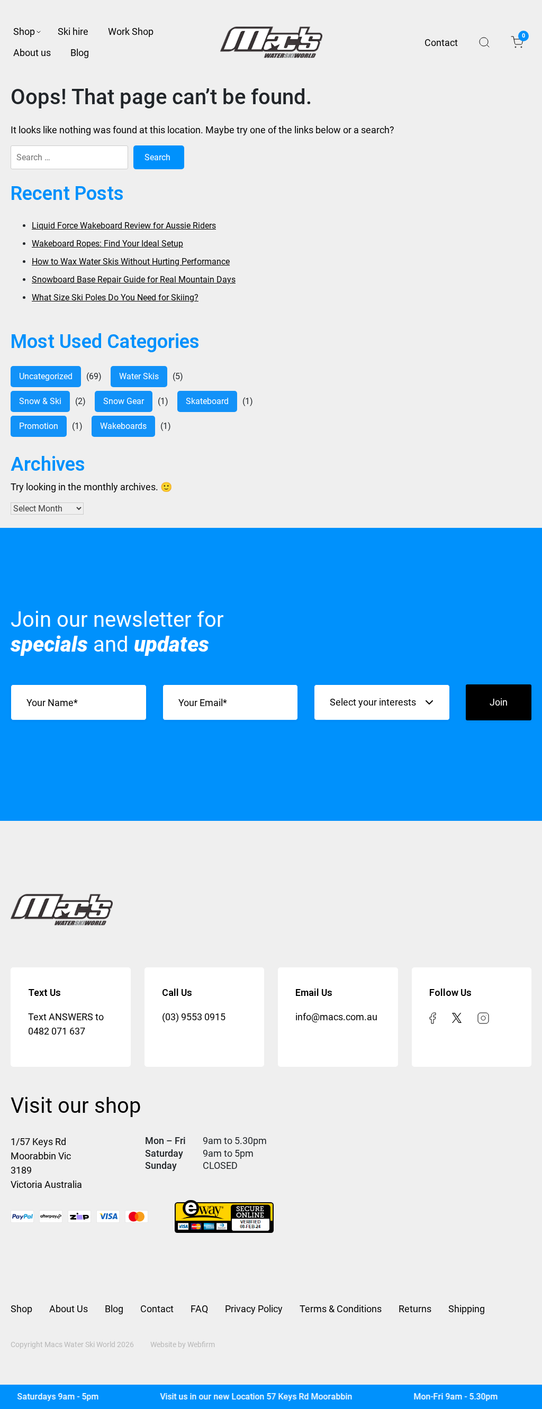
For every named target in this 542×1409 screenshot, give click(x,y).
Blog (79, 52)
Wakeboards (123, 426)
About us (32, 52)
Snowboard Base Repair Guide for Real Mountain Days (134, 280)
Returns (415, 1308)
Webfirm (201, 1344)
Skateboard (207, 401)
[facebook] (432, 1016)
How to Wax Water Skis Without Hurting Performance (131, 262)
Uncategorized (46, 376)
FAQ (199, 1308)
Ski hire (73, 31)
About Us (68, 1308)
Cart (522, 37)
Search (484, 42)
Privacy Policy (254, 1308)
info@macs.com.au (336, 1016)
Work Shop (130, 31)
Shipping (466, 1308)
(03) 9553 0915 (193, 1016)
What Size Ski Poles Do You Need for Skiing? (115, 297)
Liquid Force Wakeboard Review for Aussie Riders (124, 226)
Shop (24, 31)
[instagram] (483, 1016)
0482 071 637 (56, 1031)
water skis (139, 376)
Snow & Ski (40, 401)
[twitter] (457, 1016)
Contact (441, 42)
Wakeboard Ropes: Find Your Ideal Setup (107, 244)
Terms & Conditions (341, 1308)
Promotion (38, 426)
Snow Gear (123, 401)
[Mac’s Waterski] (271, 42)
